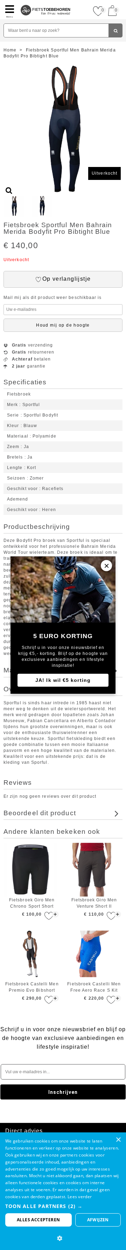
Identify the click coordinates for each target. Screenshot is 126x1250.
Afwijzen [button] (98, 1220)
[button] (63, 1206)
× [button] (118, 1140)
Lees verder (80, 1197)
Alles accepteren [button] (38, 1220)
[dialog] (63, 1191)
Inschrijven (63, 1092)
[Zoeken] (115, 30)
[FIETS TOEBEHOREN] (46, 2)
